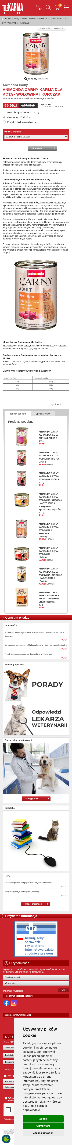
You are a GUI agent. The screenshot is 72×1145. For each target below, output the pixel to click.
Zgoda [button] (43, 1118)
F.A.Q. (7, 876)
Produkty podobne (17, 414)
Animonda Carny (15, 85)
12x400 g (49, 530)
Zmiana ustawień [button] (43, 1132)
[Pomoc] (39, 7)
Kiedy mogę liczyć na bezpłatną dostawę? (22, 892)
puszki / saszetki (29, 19)
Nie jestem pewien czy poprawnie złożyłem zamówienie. (28, 883)
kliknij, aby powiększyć (38, 79)
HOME (8, 19)
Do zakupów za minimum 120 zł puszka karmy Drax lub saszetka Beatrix (36, 645)
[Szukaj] (48, 7)
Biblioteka (10, 808)
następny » (58, 28)
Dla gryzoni (8, 1134)
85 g (50, 598)
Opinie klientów (43, 414)
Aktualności (11, 625)
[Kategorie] (66, 7)
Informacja (36, 148)
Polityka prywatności (13, 991)
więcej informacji (33, 904)
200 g (50, 503)
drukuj (57, 404)
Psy (9, 1076)
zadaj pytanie (31, 799)
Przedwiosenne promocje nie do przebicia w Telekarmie (28, 654)
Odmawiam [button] (43, 1125)
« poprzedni (45, 28)
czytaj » (64, 640)
